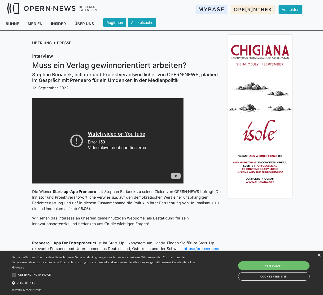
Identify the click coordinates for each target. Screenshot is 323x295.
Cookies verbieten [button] (273, 276)
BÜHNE (13, 23)
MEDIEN (36, 23)
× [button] (319, 255)
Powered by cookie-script (26, 290)
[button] (109, 282)
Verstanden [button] (273, 265)
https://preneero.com (203, 248)
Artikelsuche (142, 22)
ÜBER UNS (84, 23)
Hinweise (18, 267)
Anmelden (290, 9)
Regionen (114, 22)
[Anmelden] (293, 5)
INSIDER (59, 23)
